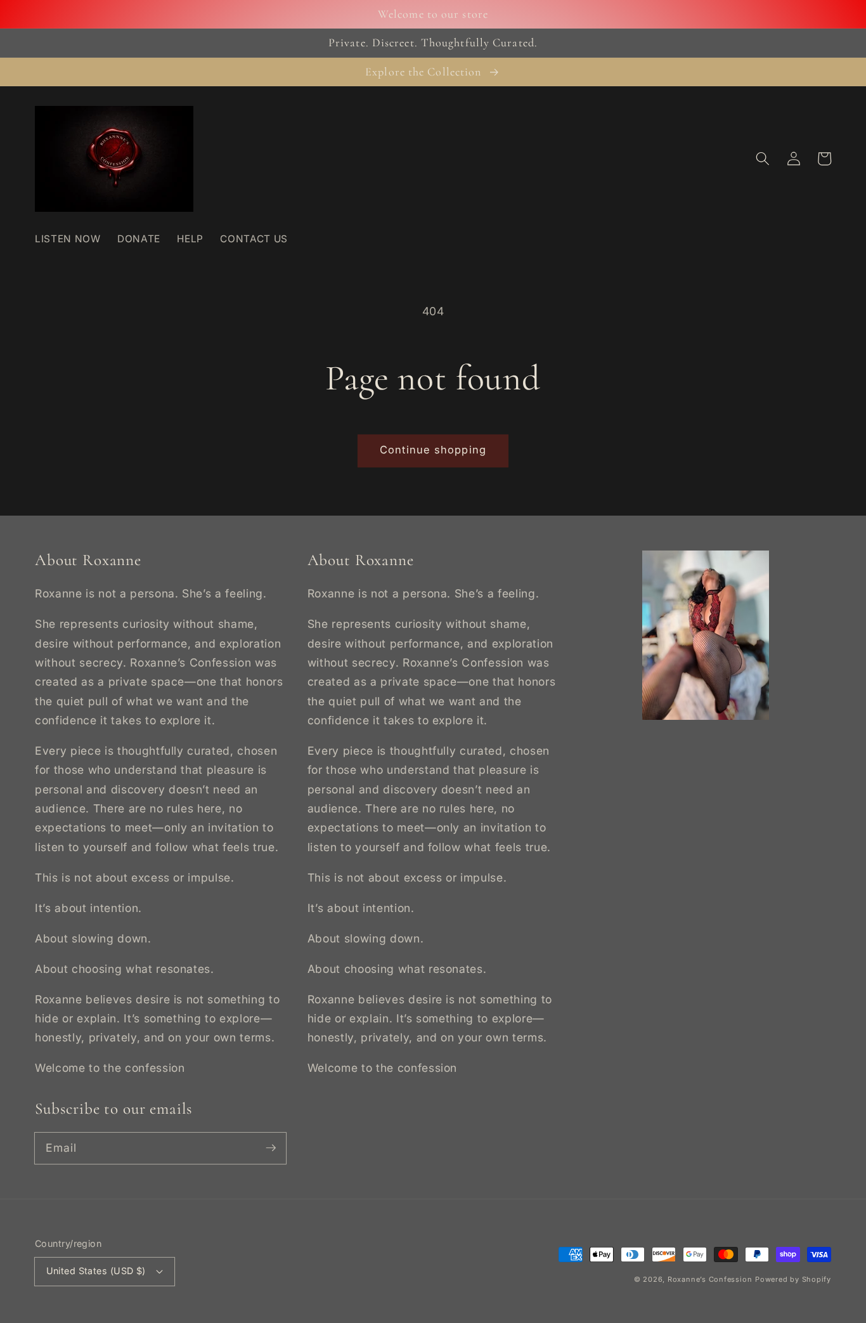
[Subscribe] (270, 1148)
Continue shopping (433, 449)
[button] (762, 158)
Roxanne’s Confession (710, 1279)
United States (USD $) (96, 1270)
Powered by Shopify (793, 1279)
